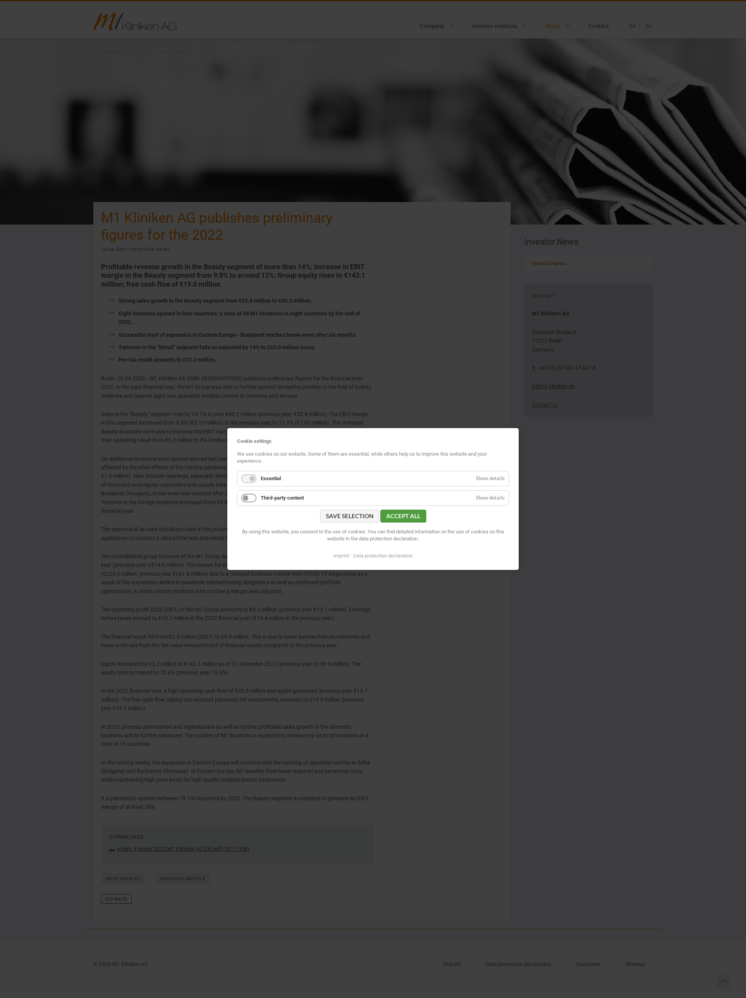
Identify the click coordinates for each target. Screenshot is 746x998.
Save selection (349, 515)
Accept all (403, 515)
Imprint (341, 556)
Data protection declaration (383, 556)
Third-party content (282, 498)
